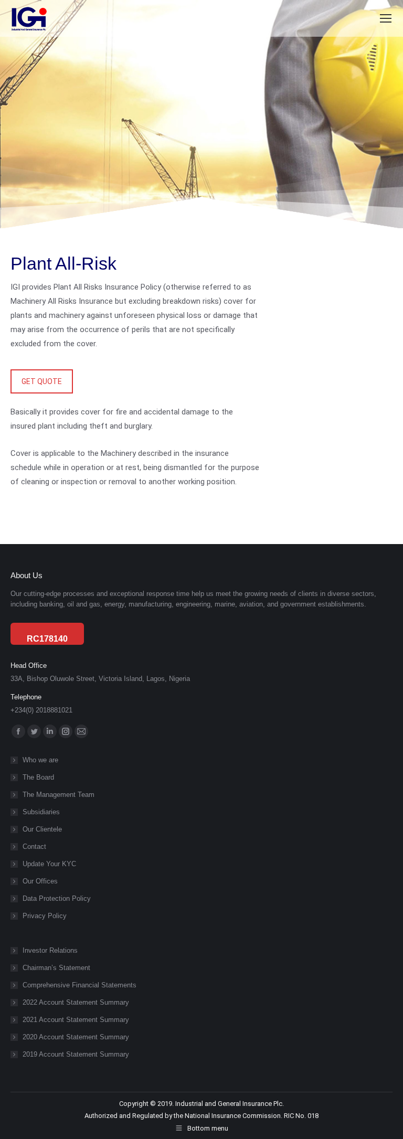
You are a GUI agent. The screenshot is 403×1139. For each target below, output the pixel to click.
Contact (34, 846)
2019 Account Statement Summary (76, 1054)
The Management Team (58, 795)
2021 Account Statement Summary (76, 1020)
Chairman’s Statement (56, 968)
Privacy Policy (45, 916)
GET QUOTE (42, 381)
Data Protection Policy (57, 898)
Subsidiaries (41, 812)
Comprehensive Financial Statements (79, 985)
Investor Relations (50, 950)
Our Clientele (42, 829)
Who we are (40, 760)
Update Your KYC (49, 864)
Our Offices (40, 881)
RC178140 (47, 638)
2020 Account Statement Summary (76, 1037)
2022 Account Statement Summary (76, 1002)
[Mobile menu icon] (386, 18)
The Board (38, 777)
